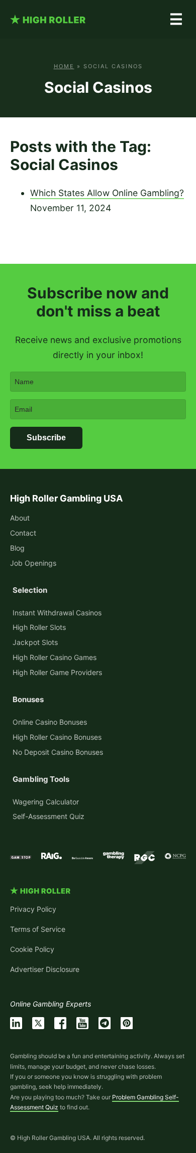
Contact (23, 533)
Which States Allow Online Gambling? (107, 193)
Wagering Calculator (46, 801)
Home (64, 66)
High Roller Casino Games (54, 657)
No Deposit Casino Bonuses (58, 752)
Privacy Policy (33, 909)
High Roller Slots (39, 627)
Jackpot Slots (35, 642)
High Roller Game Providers (57, 672)
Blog (17, 548)
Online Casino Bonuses (50, 722)
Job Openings (33, 563)
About (20, 518)
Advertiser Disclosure (44, 969)
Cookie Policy (32, 949)
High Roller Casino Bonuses (57, 737)
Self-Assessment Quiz (48, 816)
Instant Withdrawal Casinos (57, 612)
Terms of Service (37, 929)
